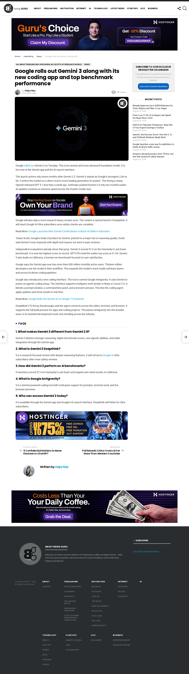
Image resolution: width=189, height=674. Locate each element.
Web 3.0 (45, 640)
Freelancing (51, 8)
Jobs (68, 645)
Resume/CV (69, 596)
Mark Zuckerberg (100, 606)
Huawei (45, 664)
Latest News (117, 8)
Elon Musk (96, 591)
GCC (142, 8)
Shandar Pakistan (121, 645)
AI (90, 8)
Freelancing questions (70, 609)
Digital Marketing (72, 586)
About (37, 8)
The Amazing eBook (70, 602)
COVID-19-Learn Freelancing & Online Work (71, 617)
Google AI (108, 355)
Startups (132, 8)
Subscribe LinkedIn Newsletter (153, 86)
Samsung (46, 659)
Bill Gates (96, 586)
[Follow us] (179, 8)
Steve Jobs (97, 616)
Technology (101, 8)
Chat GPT (46, 645)
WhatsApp (123, 586)
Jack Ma (95, 596)
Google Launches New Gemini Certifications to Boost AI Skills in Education (69, 231)
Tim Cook (96, 620)
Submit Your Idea (74, 640)
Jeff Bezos (96, 601)
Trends (45, 649)
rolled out (29, 165)
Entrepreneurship (121, 640)
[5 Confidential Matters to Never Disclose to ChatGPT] (3, 337)
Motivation (67, 8)
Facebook (123, 596)
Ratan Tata (97, 611)
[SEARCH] (184, 8)
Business (153, 8)
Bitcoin (121, 591)
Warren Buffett (99, 625)
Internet (81, 8)
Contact (46, 586)
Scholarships (72, 649)
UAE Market (69, 591)
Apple (44, 654)
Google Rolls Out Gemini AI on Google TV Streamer (56, 298)
